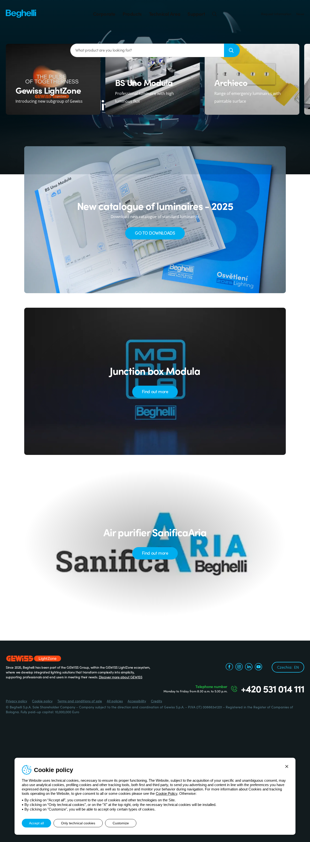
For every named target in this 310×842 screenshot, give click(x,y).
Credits (156, 700)
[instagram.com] (239, 667)
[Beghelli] (21, 13)
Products (132, 14)
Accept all (36, 823)
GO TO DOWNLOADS (155, 233)
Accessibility (137, 700)
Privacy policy (16, 700)
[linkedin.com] (248, 667)
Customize (121, 823)
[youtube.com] (258, 667)
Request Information (276, 13)
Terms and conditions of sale (79, 700)
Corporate (104, 14)
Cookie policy (42, 700)
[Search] (214, 13)
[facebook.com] (229, 667)
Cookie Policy (166, 793)
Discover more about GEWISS (120, 676)
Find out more (155, 391)
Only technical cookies (78, 823)
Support (196, 14)
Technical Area (164, 14)
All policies (115, 700)
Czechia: (288, 667)
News (300, 13)
